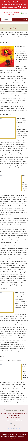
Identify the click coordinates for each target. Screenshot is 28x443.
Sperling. (14, 439)
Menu (24, 19)
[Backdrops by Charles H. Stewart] (11, 13)
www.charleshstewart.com (14, 420)
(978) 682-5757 (15, 418)
